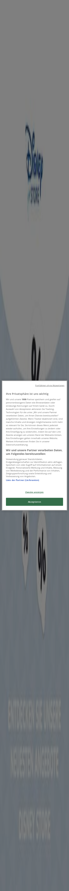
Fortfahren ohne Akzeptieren (49, 385)
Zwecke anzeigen (34, 492)
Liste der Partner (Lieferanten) (22, 479)
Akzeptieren (34, 501)
